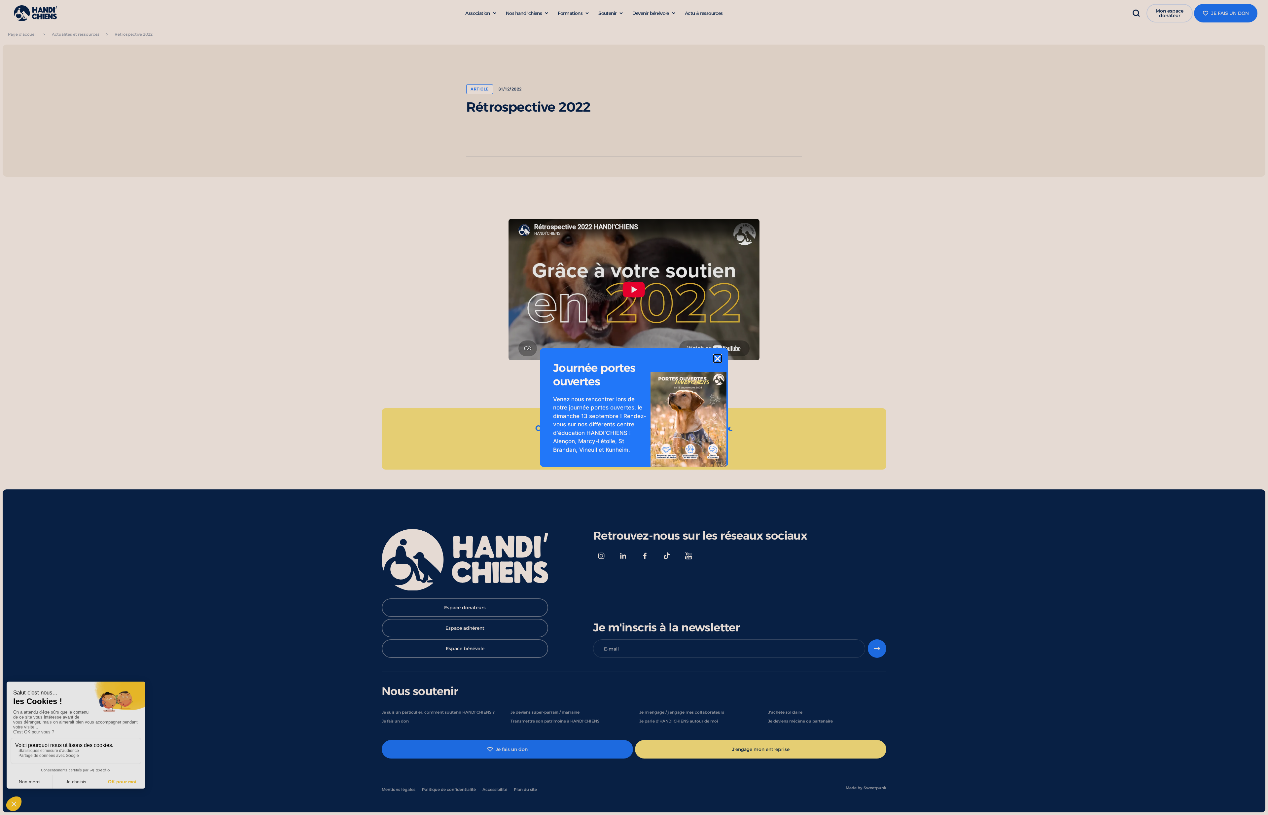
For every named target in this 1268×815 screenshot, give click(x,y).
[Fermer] (718, 359)
